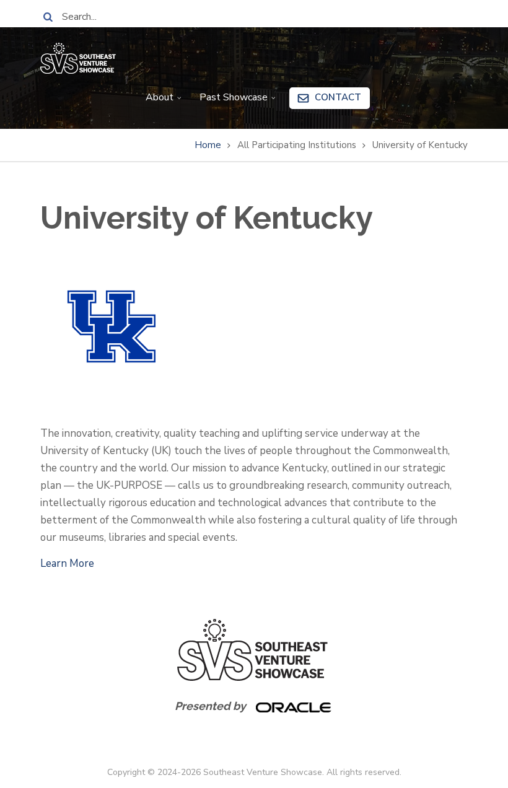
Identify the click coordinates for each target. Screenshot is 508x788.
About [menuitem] (155, 101)
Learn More (67, 563)
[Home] (78, 57)
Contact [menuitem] (338, 97)
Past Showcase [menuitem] (230, 101)
